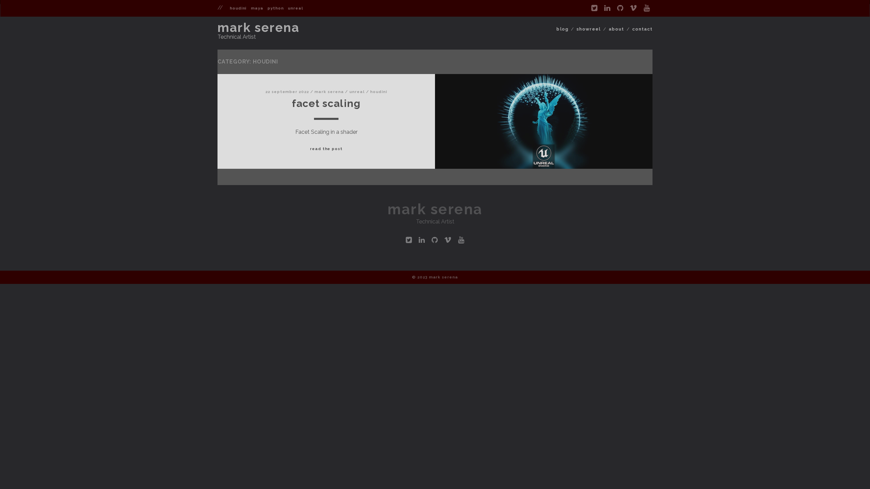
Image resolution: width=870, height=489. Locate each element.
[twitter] (594, 8)
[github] (620, 8)
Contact (642, 29)
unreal (295, 8)
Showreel (588, 29)
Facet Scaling (326, 103)
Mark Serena (258, 27)
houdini (238, 8)
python (275, 8)
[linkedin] (607, 8)
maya (257, 8)
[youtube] (647, 8)
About (616, 29)
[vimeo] (633, 8)
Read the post (326, 148)
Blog (562, 29)
